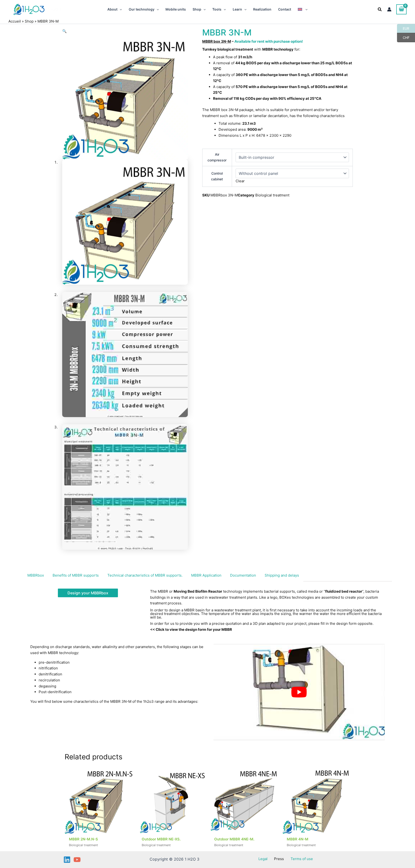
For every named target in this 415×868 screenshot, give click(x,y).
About (112, 9)
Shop (197, 9)
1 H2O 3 (54, 9)
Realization (262, 9)
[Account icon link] (389, 9)
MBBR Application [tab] (206, 575)
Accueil (14, 21)
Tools (216, 9)
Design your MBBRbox (87, 592)
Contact (284, 9)
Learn (237, 9)
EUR (403, 28)
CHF (403, 37)
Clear (240, 181)
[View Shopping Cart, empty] (401, 9)
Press (279, 858)
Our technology (141, 9)
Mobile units (175, 9)
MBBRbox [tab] (35, 575)
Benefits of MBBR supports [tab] (76, 575)
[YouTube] (77, 859)
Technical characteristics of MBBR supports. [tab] (145, 575)
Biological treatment (272, 195)
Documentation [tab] (243, 575)
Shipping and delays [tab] (282, 575)
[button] (119, 9)
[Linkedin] (67, 859)
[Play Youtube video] (299, 692)
